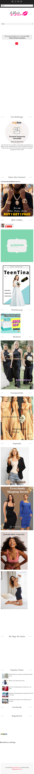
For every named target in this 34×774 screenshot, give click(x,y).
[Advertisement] (17, 32)
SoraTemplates (16, 767)
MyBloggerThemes (17, 769)
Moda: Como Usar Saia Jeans (16, 680)
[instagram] (12, 1)
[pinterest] (18, 1)
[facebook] (15, 1)
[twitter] (21, 1)
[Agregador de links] (4, 734)
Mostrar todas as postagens (17, 38)
